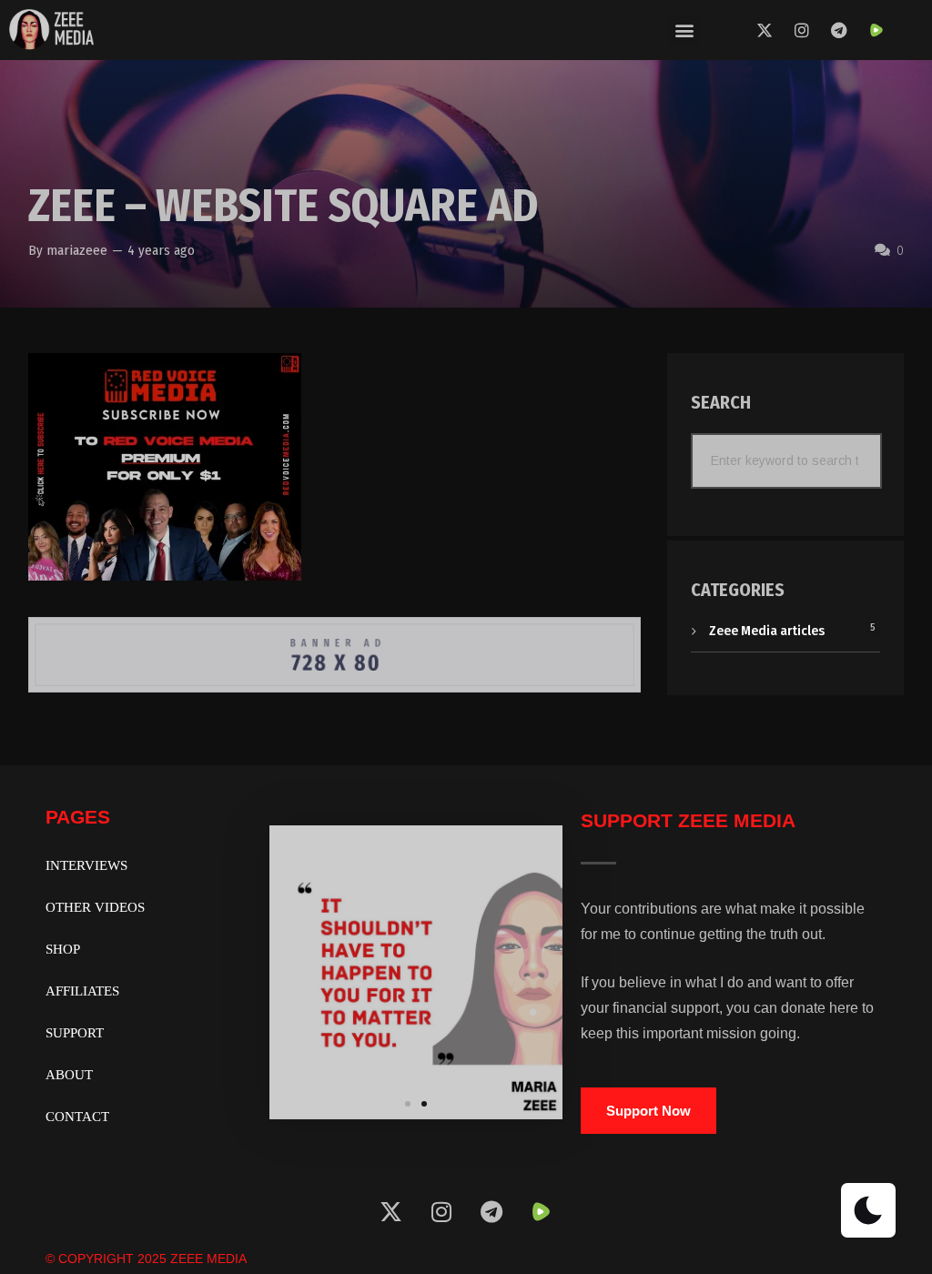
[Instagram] (801, 30)
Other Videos (95, 907)
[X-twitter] (764, 30)
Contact (77, 1116)
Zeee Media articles (767, 630)
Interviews (86, 865)
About (69, 1074)
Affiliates (82, 991)
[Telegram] (839, 30)
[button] (684, 30)
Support (75, 1033)
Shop (63, 949)
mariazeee (76, 250)
